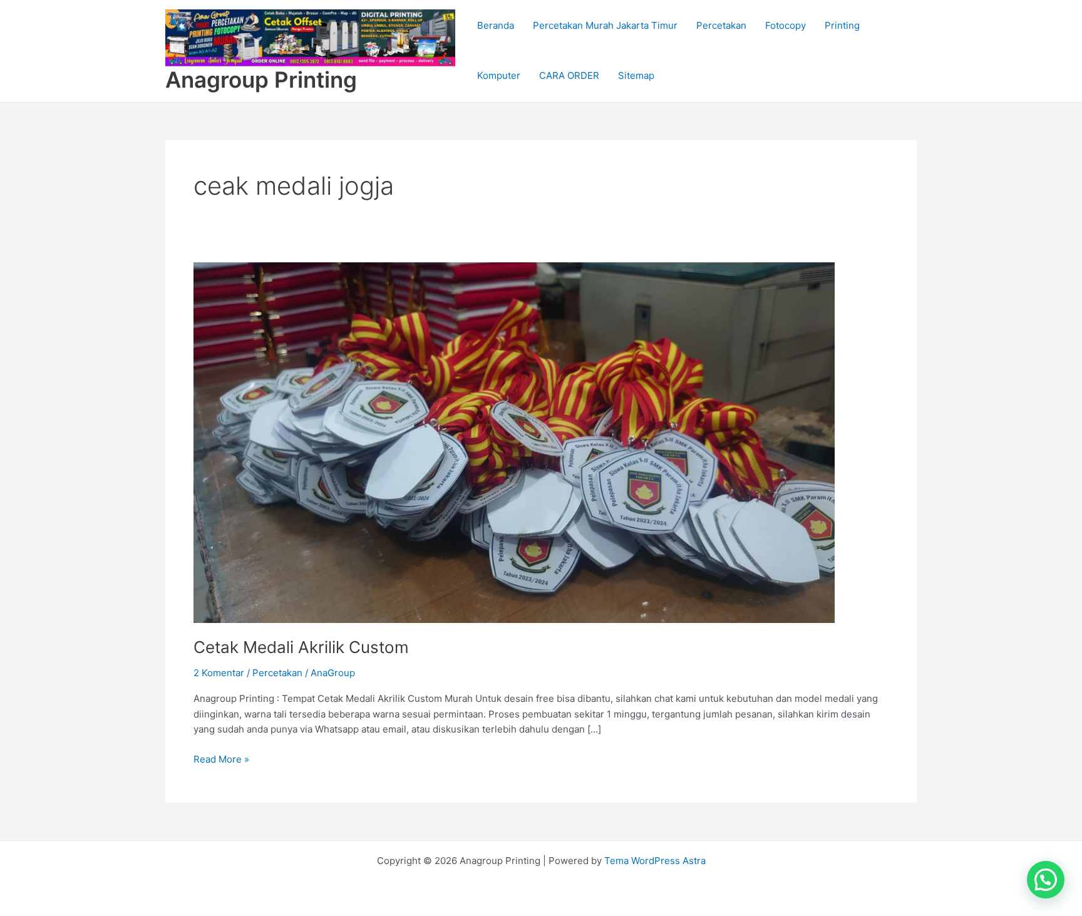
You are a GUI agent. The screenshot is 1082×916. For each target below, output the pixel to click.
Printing (842, 25)
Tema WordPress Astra (655, 861)
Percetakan (721, 25)
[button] (1045, 879)
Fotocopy (785, 25)
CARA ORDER (569, 75)
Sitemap (636, 75)
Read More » (221, 758)
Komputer (498, 75)
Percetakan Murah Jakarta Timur (605, 25)
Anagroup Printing (261, 79)
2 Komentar (218, 673)
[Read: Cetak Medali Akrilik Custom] (514, 442)
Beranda (495, 25)
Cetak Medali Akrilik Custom (301, 647)
